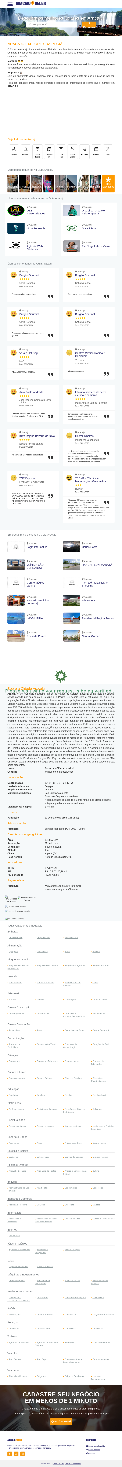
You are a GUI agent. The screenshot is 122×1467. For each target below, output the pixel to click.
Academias (13, 186)
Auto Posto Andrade (31, 392)
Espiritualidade (16, 1120)
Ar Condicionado (16, 1109)
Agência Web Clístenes (35, 248)
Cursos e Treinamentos (104, 1218)
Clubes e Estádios (73, 1078)
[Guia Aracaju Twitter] (17, 1454)
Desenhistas (98, 1297)
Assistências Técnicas (47, 1109)
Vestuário (13, 1370)
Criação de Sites (72, 1218)
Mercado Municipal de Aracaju (38, 602)
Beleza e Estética (36, 185)
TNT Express (27, 478)
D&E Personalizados (36, 212)
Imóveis (12, 1181)
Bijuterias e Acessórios (19, 1249)
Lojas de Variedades (18, 1266)
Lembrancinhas (100, 999)
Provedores (14, 1235)
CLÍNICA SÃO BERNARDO (35, 566)
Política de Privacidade (73, 1463)
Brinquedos (14, 1061)
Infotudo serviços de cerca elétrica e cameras (90, 394)
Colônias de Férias (101, 1342)
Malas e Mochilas (45, 1266)
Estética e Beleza (17, 1150)
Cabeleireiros (43, 1157)
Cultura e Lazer (16, 1072)
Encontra (89, 26)
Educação (13, 1089)
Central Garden (91, 636)
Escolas (68, 1095)
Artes (39, 1030)
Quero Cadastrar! (61, 1421)
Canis (95, 982)
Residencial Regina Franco (98, 618)
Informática (14, 1212)
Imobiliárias (73, 186)
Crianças (12, 1055)
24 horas (12, 931)
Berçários (13, 1095)
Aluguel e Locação (18, 959)
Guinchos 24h (71, 937)
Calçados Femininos (74, 1376)
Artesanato (13, 993)
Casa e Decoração (18, 1024)
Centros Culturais (45, 1078)
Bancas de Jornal (17, 1078)
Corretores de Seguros (75, 1297)
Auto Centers (15, 1359)
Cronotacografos (17, 1280)
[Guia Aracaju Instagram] (23, 1454)
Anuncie (91, 1453)
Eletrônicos (14, 1103)
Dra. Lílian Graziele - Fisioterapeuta (94, 212)
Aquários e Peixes (45, 982)
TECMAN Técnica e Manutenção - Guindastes (90, 480)
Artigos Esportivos (73, 1143)
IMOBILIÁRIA (35, 618)
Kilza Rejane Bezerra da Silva (37, 436)
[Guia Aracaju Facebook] (10, 1454)
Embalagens (70, 999)
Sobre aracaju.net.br (96, 1446)
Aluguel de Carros (101, 965)
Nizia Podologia (36, 228)
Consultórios (70, 1314)
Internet (12, 1229)
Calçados (41, 1376)
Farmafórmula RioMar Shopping (95, 584)
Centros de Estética (74, 1157)
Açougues (13, 951)
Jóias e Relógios (17, 1243)
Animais (12, 976)
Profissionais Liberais (20, 1291)
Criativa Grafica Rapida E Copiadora (90, 355)
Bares (48, 186)
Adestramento (15, 982)
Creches (41, 1095)
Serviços (12, 1322)
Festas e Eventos (17, 1164)
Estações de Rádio (101, 1044)
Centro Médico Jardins (35, 584)
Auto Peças (42, 1359)
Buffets (96, 1171)
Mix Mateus (89, 600)
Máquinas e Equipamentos (23, 1274)
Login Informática (37, 547)
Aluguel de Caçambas (75, 965)
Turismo (12, 1336)
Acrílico (12, 999)
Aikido (39, 1143)
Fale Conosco (94, 1450)
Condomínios (71, 1188)
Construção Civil (16, 1013)
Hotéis (60, 186)
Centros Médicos (45, 1314)
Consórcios (98, 1188)
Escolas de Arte (100, 1095)
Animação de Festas (46, 1171)
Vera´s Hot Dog (28, 353)
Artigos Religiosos (45, 1126)
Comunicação (15, 1038)
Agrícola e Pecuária (18, 1205)
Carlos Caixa (89, 547)
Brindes (40, 999)
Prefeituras (84, 186)
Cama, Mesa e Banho (75, 1030)
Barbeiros (13, 1157)
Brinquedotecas (72, 1061)
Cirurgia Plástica (100, 1157)
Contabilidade (43, 1328)
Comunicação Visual (46, 1044)
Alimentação (25, 186)
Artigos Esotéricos (17, 1126)
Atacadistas (42, 951)
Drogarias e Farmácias (103, 1314)
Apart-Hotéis (43, 1188)
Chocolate (69, 1205)
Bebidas (96, 951)
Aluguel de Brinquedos (47, 965)
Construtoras (43, 1013)
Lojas (10, 1260)
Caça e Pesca (99, 1143)
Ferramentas (99, 1013)
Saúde (11, 1308)
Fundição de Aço (72, 1280)
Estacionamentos (101, 1359)
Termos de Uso (58, 1463)
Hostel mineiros (84, 436)
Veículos (12, 1353)
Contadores (42, 1297)
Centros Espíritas (73, 1126)
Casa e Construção (18, 1007)
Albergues (69, 1342)
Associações (15, 1314)
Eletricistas (98, 1328)
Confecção (14, 1328)
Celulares (97, 1109)
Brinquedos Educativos (47, 1061)
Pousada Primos (36, 636)
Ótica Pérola (89, 228)
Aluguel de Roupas (18, 1376)
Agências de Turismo (19, 1342)
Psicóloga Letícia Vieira (96, 246)
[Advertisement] (61, 113)
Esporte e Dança (17, 1136)
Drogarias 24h (43, 937)
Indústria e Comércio (19, 1198)
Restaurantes (97, 186)
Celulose (41, 1205)
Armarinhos (14, 1030)
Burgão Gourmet (29, 275)
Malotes (96, 1205)
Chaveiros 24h (15, 937)
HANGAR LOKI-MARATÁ (97, 564)
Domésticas (70, 1328)
